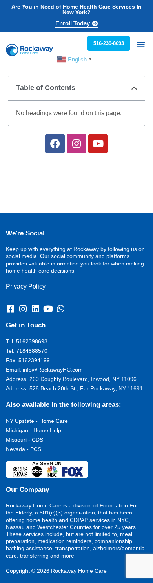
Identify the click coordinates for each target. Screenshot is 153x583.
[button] (140, 44)
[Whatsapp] (60, 309)
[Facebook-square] (10, 309)
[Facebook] (55, 143)
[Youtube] (98, 143)
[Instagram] (76, 143)
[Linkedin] (35, 309)
